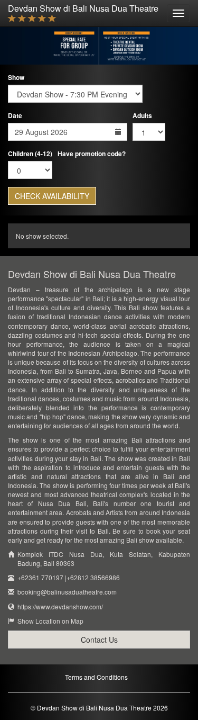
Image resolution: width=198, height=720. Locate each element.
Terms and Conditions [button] (96, 676)
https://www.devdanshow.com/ (60, 606)
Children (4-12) (30, 153)
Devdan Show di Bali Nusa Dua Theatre (83, 8)
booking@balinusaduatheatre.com (67, 591)
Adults (142, 115)
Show (16, 77)
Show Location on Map (50, 620)
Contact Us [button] (99, 639)
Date (15, 115)
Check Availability (52, 196)
